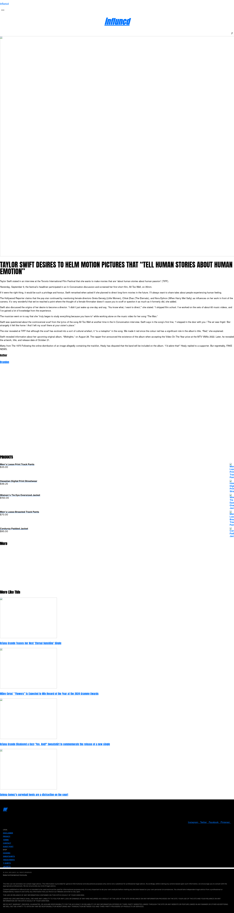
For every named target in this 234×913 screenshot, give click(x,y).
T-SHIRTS (7, 863)
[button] (2, 10)
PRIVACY (6, 836)
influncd (4, 3)
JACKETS (7, 866)
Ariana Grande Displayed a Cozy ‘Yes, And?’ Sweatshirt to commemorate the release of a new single (55, 744)
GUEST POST (8, 846)
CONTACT (7, 843)
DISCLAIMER (8, 833)
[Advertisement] (81, 411)
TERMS (6, 840)
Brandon (4, 362)
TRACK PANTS (9, 860)
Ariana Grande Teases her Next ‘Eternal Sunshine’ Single (30, 643)
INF (5, 809)
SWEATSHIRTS (9, 856)
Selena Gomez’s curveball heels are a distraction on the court (34, 795)
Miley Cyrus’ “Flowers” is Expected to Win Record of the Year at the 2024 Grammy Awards (49, 694)
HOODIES (6, 853)
